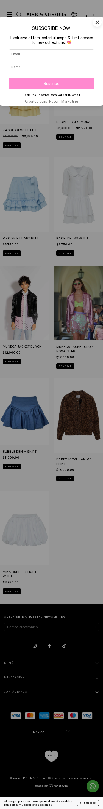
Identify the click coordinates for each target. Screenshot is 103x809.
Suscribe (51, 83)
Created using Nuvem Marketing (51, 101)
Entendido (88, 803)
